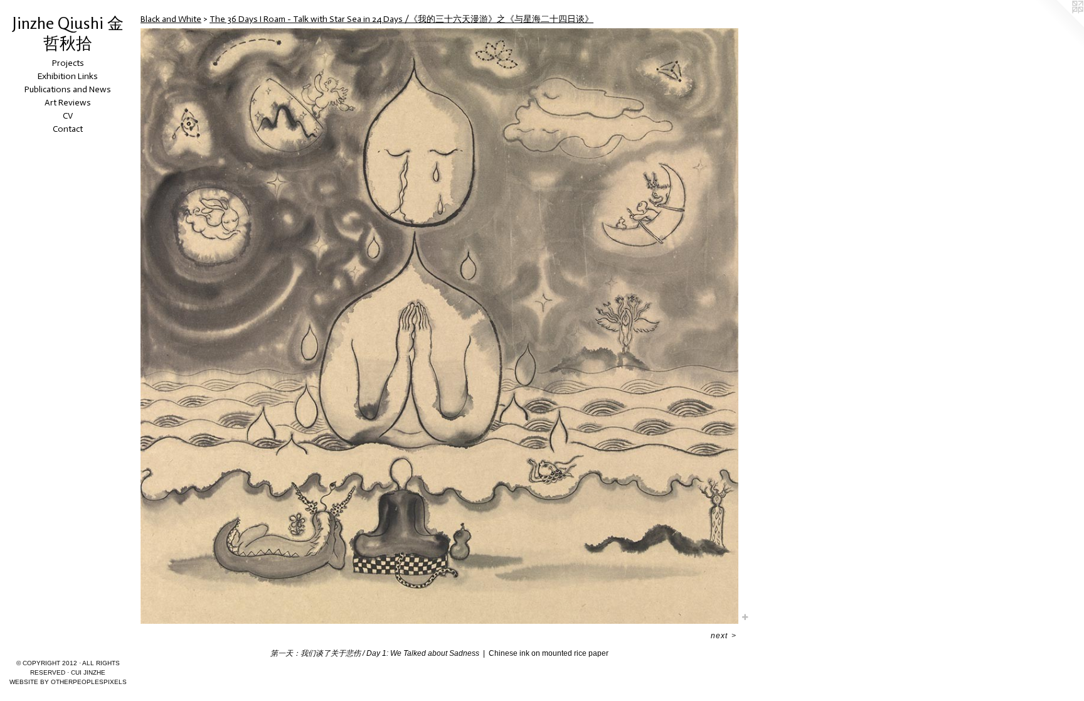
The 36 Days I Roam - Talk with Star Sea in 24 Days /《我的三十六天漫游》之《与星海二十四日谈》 (401, 19)
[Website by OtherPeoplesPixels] (1059, 25)
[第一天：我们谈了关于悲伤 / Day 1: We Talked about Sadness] (439, 326)
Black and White (171, 19)
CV (68, 115)
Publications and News (67, 89)
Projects (68, 63)
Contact (68, 129)
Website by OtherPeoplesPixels (68, 681)
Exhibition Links (68, 76)
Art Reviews (68, 102)
